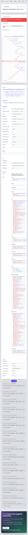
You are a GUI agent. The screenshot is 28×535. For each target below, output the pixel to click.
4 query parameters (7, 443)
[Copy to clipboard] (24, 91)
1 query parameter (6, 403)
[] (17, 270)
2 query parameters (7, 492)
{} (18, 179)
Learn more (5, 527)
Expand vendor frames (7, 16)
